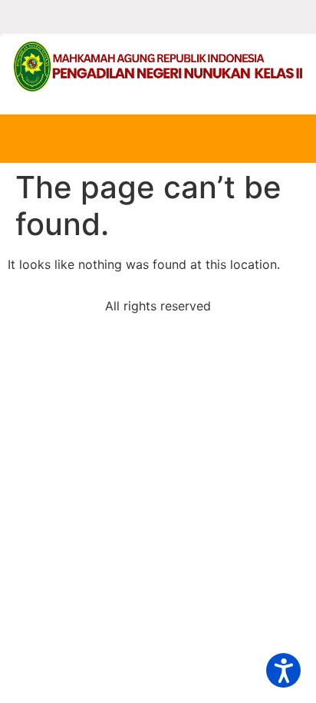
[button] (283, 670)
